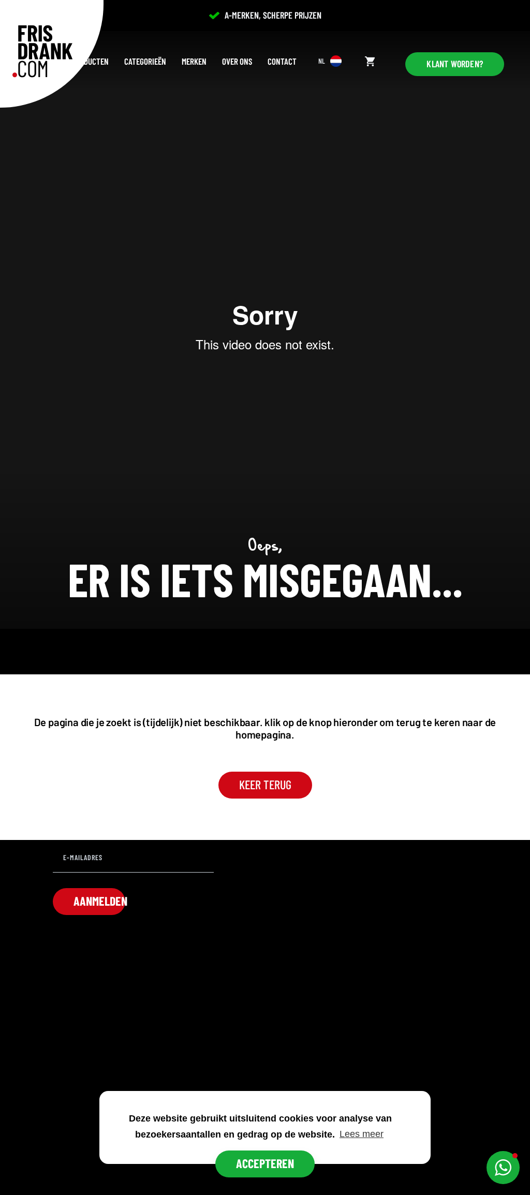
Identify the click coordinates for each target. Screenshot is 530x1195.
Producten (90, 61)
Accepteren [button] (265, 1163)
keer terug (265, 784)
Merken (194, 61)
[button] (503, 1167)
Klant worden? (454, 63)
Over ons (237, 61)
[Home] (42, 51)
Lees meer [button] (362, 1134)
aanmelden (99, 900)
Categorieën (145, 61)
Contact (282, 61)
